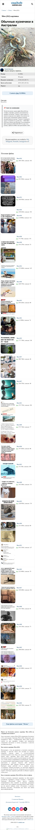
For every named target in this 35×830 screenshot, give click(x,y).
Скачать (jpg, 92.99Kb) (17, 93)
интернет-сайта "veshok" (8, 816)
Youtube (16, 141)
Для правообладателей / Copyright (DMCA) (17, 802)
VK (27, 139)
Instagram (22, 141)
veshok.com (30, 819)
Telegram (9, 141)
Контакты (17, 796)
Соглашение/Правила (17, 799)
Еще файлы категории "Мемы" (17, 724)
